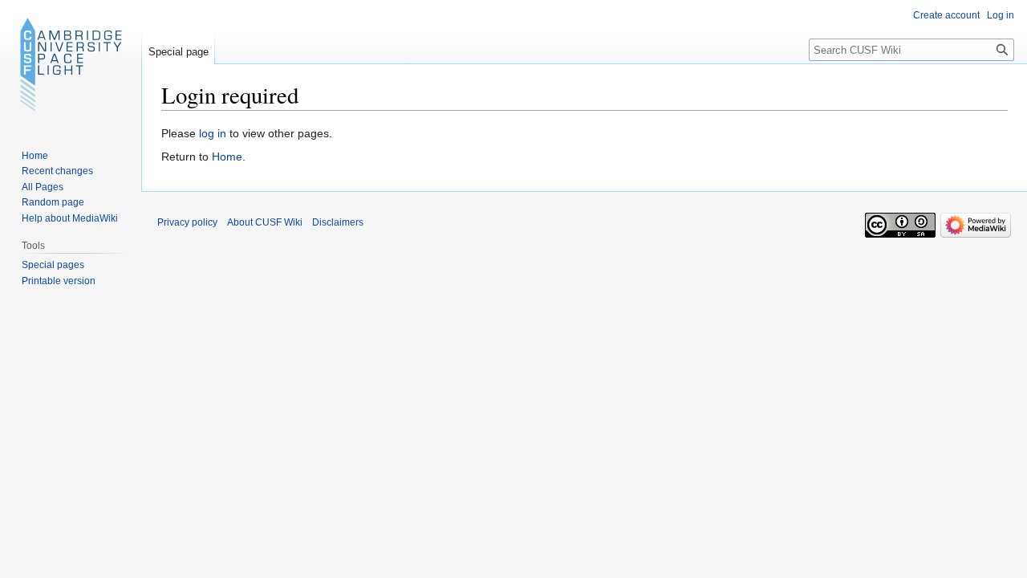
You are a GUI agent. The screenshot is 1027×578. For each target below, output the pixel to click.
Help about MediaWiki (70, 218)
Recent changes (57, 171)
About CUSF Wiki (264, 222)
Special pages (53, 265)
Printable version (58, 281)
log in (212, 133)
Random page (53, 202)
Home (227, 156)
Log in (1000, 15)
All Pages (42, 187)
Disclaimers (337, 222)
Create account (946, 15)
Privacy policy (187, 222)
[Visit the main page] (70, 64)
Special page (178, 52)
